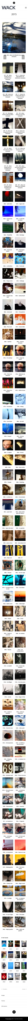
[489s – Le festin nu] (7, 489)
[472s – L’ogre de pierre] (20, 350)
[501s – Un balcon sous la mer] (7, 580)
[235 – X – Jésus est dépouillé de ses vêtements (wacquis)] (20, 67)
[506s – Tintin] (20, 611)
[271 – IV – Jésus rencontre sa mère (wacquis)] (7, 140)
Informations (4, 1006)
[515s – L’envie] (7, 689)
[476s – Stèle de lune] (20, 382)
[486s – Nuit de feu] (20, 459)
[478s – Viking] (20, 399)
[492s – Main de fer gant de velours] (20, 504)
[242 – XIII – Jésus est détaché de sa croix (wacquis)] (14, 37)
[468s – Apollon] (7, 334)
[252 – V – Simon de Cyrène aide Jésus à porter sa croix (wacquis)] (20, 86)
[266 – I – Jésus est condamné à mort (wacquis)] (20, 123)
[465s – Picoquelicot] (20, 304)
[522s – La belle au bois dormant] (20, 735)
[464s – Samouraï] (7, 304)
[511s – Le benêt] (7, 658)
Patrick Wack (8, 1018)
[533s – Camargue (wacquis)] (7, 828)
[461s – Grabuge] (20, 273)
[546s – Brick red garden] (20, 921)
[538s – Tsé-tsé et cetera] (20, 859)
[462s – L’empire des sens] (7, 288)
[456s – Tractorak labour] (7, 242)
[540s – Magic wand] (20, 875)
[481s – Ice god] (7, 428)
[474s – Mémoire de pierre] (20, 366)
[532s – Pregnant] (20, 813)
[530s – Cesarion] (20, 799)
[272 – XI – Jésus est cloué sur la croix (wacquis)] (20, 140)
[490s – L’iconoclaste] (20, 489)
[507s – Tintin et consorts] (7, 626)
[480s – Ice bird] (20, 413)
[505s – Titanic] (7, 611)
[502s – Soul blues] (20, 580)
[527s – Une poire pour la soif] (7, 782)
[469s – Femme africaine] (20, 334)
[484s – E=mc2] (20, 445)
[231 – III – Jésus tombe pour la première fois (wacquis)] (7, 67)
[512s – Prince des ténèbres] (20, 658)
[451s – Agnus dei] (20, 196)
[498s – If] (20, 550)
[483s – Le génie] (7, 445)
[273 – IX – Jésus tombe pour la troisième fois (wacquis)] (7, 158)
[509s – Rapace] (7, 642)
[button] (26, 7)
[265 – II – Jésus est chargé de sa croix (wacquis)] (7, 123)
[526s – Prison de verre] (20, 767)
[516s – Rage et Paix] (20, 689)
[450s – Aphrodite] (7, 196)
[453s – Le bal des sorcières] (20, 211)
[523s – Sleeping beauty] (7, 751)
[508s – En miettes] (20, 626)
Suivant (23, 989)
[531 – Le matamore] (7, 813)
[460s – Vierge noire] (7, 273)
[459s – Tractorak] (20, 258)
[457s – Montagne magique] (20, 242)
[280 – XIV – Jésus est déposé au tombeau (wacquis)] (20, 177)
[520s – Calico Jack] (20, 720)
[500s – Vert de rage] (20, 565)
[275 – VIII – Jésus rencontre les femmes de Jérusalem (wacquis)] (20, 158)
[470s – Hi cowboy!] (7, 350)
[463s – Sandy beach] (20, 288)
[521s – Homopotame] (7, 735)
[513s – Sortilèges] (7, 674)
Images (3, 995)
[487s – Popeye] (7, 474)
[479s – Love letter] (7, 413)
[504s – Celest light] (20, 596)
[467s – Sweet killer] (20, 319)
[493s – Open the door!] (7, 520)
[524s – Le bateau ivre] (20, 751)
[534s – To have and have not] (20, 828)
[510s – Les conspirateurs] (20, 642)
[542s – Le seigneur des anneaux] (20, 890)
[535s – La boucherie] (7, 844)
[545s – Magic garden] (7, 921)
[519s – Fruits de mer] (7, 720)
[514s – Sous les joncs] (20, 674)
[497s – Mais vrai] (7, 550)
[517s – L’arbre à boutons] (7, 704)
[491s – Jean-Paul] (7, 504)
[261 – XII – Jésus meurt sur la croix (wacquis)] (20, 105)
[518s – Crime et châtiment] (20, 704)
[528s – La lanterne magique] (20, 782)
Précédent (4, 989)
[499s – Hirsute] (7, 565)
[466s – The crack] (7, 319)
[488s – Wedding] (20, 474)
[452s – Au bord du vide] (7, 211)
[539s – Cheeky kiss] (7, 875)
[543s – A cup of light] (7, 907)
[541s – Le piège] (7, 890)
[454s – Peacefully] (7, 227)
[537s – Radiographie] (7, 859)
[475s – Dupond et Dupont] (7, 382)
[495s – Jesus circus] (7, 535)
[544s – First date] (20, 907)
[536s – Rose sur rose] (20, 844)
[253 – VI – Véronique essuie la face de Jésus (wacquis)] (7, 105)
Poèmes (3, 1000)
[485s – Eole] (7, 459)
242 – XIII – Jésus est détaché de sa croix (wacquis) (14, 55)
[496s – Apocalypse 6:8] (20, 535)
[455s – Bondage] (20, 227)
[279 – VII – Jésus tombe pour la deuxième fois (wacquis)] (7, 177)
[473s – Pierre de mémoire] (7, 366)
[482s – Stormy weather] (20, 428)
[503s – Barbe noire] (7, 596)
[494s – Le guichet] (20, 520)
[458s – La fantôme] (7, 258)
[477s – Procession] (7, 399)
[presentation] (4, 57)
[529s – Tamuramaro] (7, 799)
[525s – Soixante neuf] (7, 767)
